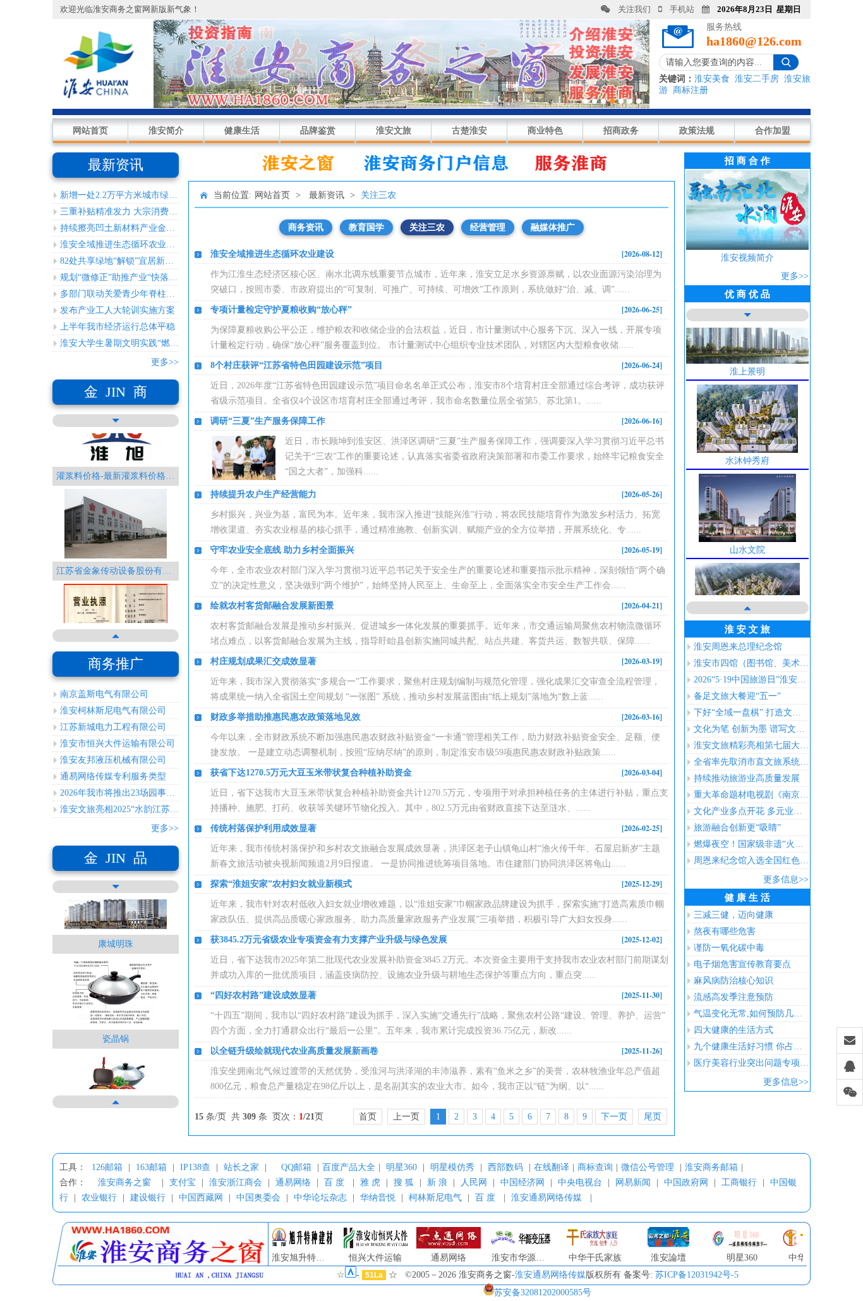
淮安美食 (712, 78)
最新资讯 (326, 195)
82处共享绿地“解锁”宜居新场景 (119, 261)
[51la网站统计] (350, 1274)
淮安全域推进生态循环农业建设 (119, 244)
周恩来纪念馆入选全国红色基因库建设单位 (751, 860)
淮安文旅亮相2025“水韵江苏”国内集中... (119, 809)
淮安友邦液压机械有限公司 (113, 760)
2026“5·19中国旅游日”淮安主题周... (751, 679)
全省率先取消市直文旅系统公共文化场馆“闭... (751, 762)
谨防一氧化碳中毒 (729, 948)
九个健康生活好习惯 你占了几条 (751, 1046)
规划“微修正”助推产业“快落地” (119, 277)
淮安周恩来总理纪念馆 (738, 646)
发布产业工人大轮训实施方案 (117, 310)
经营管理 (487, 227)
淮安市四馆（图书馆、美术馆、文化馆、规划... (751, 663)
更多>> (165, 362)
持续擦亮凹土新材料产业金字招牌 (119, 228)
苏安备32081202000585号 (542, 1292)
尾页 (652, 1116)
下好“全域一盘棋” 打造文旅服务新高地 (751, 712)
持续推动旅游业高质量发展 (747, 778)
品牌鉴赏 (317, 130)
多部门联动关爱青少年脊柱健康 (119, 294)
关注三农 (378, 195)
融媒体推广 (553, 227)
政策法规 (697, 130)
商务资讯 (305, 227)
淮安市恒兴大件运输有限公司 (117, 743)
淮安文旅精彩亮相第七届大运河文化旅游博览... (751, 745)
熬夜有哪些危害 (725, 931)
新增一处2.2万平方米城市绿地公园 (119, 195)
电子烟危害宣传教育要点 (742, 964)
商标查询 (595, 1167)
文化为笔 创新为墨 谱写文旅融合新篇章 (751, 729)
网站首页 (90, 130)
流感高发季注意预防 (733, 997)
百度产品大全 (348, 1167)
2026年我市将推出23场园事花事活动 (119, 793)
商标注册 (690, 90)
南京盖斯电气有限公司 (104, 694)
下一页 (614, 1116)
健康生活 (242, 130)
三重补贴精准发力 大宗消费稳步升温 (119, 211)
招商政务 (621, 130)
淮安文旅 (393, 130)
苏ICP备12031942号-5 (697, 1274)
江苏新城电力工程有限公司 (113, 727)
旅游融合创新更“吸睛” (737, 827)
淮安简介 (166, 130)
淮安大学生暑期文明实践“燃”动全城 (119, 343)
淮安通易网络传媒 (546, 1197)
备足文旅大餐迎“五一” (737, 696)
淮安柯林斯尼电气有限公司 (113, 710)
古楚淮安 (469, 130)
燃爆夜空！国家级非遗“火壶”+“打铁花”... (751, 844)
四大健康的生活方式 (733, 1030)
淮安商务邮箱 (711, 1167)
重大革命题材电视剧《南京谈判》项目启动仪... (751, 794)
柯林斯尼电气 (435, 1197)
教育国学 (366, 227)
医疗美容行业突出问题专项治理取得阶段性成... (751, 1063)
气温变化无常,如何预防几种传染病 (751, 1013)
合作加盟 (772, 130)
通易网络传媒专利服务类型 (113, 776)
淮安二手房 (757, 78)
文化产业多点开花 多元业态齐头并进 (751, 811)
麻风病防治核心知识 (733, 980)
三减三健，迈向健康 (733, 915)
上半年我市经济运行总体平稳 (117, 326)
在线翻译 (551, 1167)
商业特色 (545, 130)
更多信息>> (786, 879)
